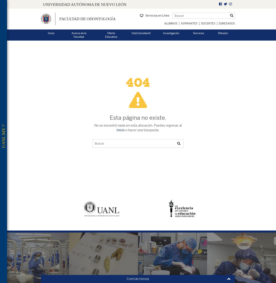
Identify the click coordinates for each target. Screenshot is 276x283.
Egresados (227, 23)
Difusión (223, 33)
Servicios (198, 33)
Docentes (208, 23)
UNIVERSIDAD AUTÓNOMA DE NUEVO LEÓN (84, 4)
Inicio (51, 33)
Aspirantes (189, 23)
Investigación (171, 33)
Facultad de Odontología (87, 19)
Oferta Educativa (111, 35)
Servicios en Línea (157, 15)
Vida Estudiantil (141, 33)
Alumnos (170, 23)
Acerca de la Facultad (79, 35)
